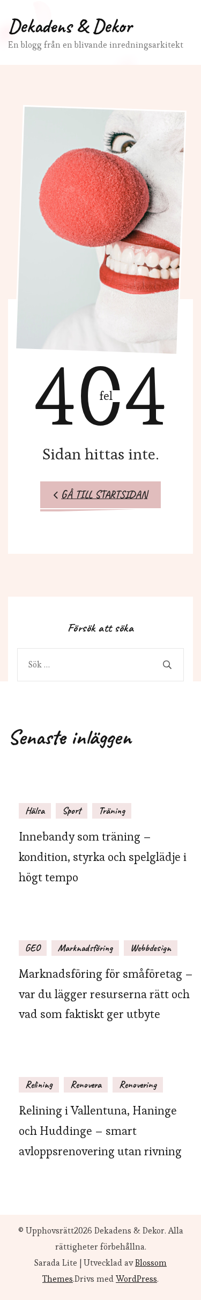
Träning (112, 810)
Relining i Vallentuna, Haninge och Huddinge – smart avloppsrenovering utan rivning (100, 1130)
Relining (39, 1084)
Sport (71, 810)
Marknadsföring (85, 948)
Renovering (138, 1084)
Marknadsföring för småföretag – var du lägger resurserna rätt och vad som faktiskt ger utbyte (106, 994)
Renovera (85, 1084)
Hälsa (34, 810)
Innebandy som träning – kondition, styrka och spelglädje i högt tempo (103, 857)
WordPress (136, 1278)
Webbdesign (150, 948)
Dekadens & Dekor (70, 25)
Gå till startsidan (104, 494)
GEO (32, 948)
